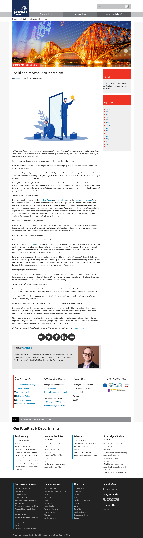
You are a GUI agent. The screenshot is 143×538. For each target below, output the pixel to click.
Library (76, 506)
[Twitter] (108, 500)
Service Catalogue (50, 518)
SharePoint (77, 509)
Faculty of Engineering (22, 441)
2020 (108, 125)
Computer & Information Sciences (85, 444)
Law (45, 461)
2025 (107, 112)
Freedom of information (82, 500)
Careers (76, 518)
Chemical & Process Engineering (25, 449)
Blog (45, 19)
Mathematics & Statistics (82, 447)
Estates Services (20, 491)
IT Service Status (49, 512)
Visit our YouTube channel (25, 404)
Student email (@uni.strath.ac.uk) (55, 491)
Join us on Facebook (23, 400)
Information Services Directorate (25, 500)
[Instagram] (114, 500)
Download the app (111, 489)
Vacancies (77, 497)
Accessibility (78, 491)
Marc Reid (18, 78)
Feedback (77, 503)
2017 (107, 133)
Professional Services (26, 484)
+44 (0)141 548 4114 (50, 388)
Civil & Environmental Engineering (26, 452)
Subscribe (106, 83)
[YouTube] (111, 500)
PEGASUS (47, 497)
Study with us (46, 14)
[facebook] (104, 500)
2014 (107, 141)
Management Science (110, 458)
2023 (107, 117)
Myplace (47, 494)
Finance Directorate (21, 494)
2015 (107, 139)
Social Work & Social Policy (53, 467)
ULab (46, 521)
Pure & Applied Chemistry (82, 452)
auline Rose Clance (45, 200)
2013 (107, 144)
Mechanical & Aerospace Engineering (27, 464)
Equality (76, 494)
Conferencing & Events (22, 488)
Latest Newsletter (23, 388)
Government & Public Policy (53, 455)
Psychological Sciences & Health (54, 464)
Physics (76, 449)
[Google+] (117, 500)
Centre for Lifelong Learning (53, 449)
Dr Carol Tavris (30, 244)
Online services (52, 484)
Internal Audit (19, 503)
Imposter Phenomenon (83, 200)
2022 (108, 120)
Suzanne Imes (61, 200)
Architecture (19, 444)
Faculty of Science (80, 441)
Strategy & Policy (20, 514)
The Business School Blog (26, 385)
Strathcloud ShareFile (81, 512)
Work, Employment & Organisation (114, 472)
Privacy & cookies (79, 488)
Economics (106, 450)
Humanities (48, 458)
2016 (107, 136)
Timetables (48, 503)
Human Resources (21, 497)
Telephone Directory (51, 509)
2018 (107, 131)
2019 (107, 128)
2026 (108, 109)
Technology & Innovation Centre (25, 528)
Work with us (80, 14)
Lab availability (49, 506)
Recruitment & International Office (26, 506)
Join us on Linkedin (23, 392)
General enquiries (109, 509)
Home (14, 19)
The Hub (47, 515)
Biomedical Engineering (23, 447)
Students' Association (81, 515)
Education (47, 452)
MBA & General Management (113, 464)
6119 (59, 402)
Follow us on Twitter (23, 396)
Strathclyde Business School (30, 19)
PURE (46, 500)
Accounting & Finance (110, 447)
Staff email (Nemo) (50, 488)
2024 (108, 114)
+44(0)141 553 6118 (50, 402)
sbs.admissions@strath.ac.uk (54, 406)
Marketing (106, 461)
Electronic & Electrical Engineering (26, 461)
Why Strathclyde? (114, 14)
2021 (107, 123)
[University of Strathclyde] (20, 8)
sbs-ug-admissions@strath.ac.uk (55, 392)
